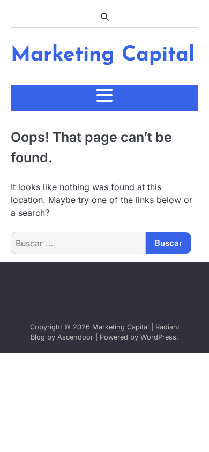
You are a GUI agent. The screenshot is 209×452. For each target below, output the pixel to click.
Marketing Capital (103, 55)
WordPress (158, 337)
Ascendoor (75, 337)
